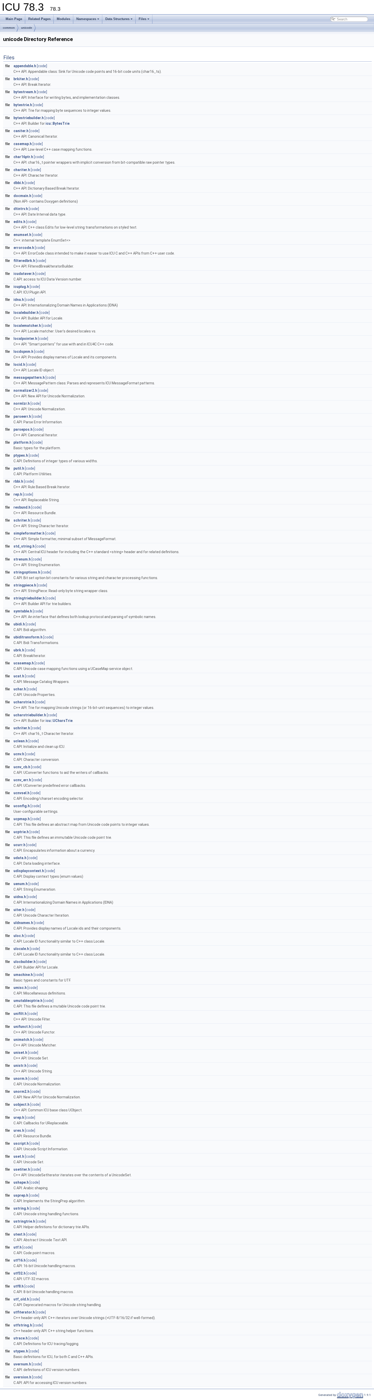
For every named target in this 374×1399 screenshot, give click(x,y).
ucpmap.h (21, 819)
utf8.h (18, 1286)
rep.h (17, 494)
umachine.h (23, 975)
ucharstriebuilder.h (29, 715)
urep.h (18, 1117)
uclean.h (20, 741)
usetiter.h (21, 1169)
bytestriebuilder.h (28, 118)
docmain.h (22, 196)
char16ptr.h (23, 157)
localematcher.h (27, 326)
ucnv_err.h (22, 780)
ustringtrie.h (24, 1221)
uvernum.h (22, 1364)
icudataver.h (24, 274)
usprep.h (20, 1195)
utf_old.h (21, 1299)
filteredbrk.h (24, 261)
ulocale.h (21, 949)
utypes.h (20, 1351)
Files (142, 19)
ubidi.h (19, 624)
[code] (42, 66)
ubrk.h (18, 650)
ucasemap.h (23, 663)
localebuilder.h (26, 313)
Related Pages (39, 19)
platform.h (22, 442)
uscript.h (21, 1143)
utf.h (17, 1247)
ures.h (18, 1130)
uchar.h (19, 689)
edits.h (19, 222)
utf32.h (19, 1273)
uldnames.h (23, 923)
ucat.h (18, 676)
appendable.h (24, 66)
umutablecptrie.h (27, 1001)
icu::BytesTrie (57, 123)
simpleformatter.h (29, 533)
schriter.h (21, 520)
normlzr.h (21, 403)
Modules (63, 19)
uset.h (18, 1156)
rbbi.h (18, 481)
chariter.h (21, 170)
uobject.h (21, 1104)
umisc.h (20, 988)
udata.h (19, 858)
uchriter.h (21, 728)
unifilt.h (20, 1014)
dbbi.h (18, 183)
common (9, 27)
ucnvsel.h (21, 793)
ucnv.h (18, 754)
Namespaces (86, 19)
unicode (26, 27)
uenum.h (20, 884)
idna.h (18, 300)
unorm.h (20, 1078)
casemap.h (22, 144)
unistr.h (19, 1066)
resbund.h (22, 507)
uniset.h (20, 1053)
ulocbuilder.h (24, 962)
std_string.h (24, 546)
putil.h (18, 468)
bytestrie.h (22, 105)
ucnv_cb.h (21, 767)
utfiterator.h (24, 1312)
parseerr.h (22, 416)
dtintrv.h (20, 209)
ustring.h (21, 1208)
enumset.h (22, 235)
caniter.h (20, 131)
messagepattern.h (29, 377)
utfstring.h (22, 1325)
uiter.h (18, 910)
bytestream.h (24, 92)
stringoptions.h (26, 572)
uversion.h (22, 1377)
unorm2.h (21, 1091)
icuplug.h (21, 287)
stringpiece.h (24, 585)
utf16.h (19, 1260)
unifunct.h (22, 1027)
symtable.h (22, 611)
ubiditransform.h (27, 637)
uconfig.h (21, 806)
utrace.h (20, 1338)
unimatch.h (22, 1040)
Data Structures (117, 19)
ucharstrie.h (23, 702)
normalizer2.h (25, 390)
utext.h (19, 1234)
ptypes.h (20, 455)
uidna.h (19, 897)
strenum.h (22, 559)
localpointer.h (25, 339)
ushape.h (21, 1182)
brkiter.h (20, 79)
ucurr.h (19, 845)
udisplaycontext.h (28, 871)
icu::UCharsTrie (59, 721)
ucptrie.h (21, 832)
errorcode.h (23, 248)
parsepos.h (23, 429)
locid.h (19, 364)
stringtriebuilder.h (29, 598)
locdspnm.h (23, 351)
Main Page (14, 19)
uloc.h (18, 936)
